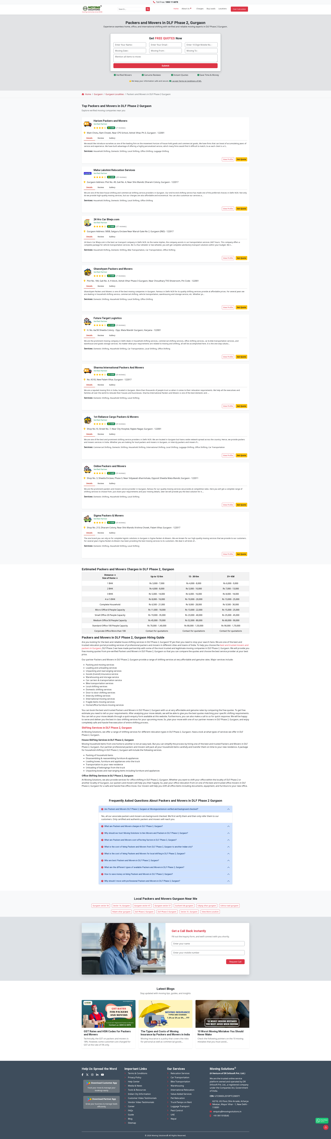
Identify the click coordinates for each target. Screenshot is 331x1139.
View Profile (228, 159)
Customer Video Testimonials (142, 1098)
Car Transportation (180, 1077)
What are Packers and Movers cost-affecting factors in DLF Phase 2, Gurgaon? (140, 840)
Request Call (235, 961)
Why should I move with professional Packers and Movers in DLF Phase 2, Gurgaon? (142, 881)
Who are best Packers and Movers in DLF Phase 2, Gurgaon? (131, 860)
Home (176, 8)
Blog (130, 1118)
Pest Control (177, 1110)
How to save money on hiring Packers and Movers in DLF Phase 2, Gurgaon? (138, 874)
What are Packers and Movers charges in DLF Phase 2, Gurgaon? (133, 826)
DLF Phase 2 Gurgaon (144, 911)
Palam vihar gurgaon (121, 911)
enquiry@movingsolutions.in (227, 1111)
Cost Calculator (239, 9)
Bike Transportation (180, 1081)
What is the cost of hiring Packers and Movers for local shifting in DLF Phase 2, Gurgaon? (144, 853)
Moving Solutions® (160, 1135)
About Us (186, 8)
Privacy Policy (134, 1077)
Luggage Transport (180, 1106)
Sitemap (132, 1122)
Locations (223, 8)
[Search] (148, 9)
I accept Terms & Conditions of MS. (186, 81)
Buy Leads (211, 8)
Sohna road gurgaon (229, 905)
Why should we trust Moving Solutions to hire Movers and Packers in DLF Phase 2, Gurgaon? (146, 833)
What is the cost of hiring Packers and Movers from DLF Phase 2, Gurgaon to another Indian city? (148, 847)
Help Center (134, 1081)
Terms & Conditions (137, 1073)
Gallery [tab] (112, 138)
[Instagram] (92, 1074)
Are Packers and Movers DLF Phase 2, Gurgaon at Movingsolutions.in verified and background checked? (151, 809)
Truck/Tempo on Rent (181, 1102)
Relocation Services (180, 1073)
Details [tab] (89, 138)
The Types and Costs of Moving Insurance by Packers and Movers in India (165, 1033)
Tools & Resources (137, 1089)
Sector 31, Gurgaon (189, 911)
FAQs (130, 1110)
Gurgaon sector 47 (142, 905)
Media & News (135, 1085)
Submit (165, 65)
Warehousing (177, 1085)
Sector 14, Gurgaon (121, 905)
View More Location (210, 911)
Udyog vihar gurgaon (207, 905)
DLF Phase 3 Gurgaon (167, 911)
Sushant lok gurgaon (184, 905)
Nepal (173, 1118)
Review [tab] (101, 138)
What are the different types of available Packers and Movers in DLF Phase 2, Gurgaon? (144, 867)
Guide (131, 1114)
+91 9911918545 (221, 1115)
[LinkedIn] (97, 1074)
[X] (87, 1074)
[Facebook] (82, 1074)
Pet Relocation (178, 1098)
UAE (173, 1114)
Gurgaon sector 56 (101, 905)
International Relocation (182, 1089)
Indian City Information (139, 1094)
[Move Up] (325, 1127)
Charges (200, 8)
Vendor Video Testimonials (141, 1102)
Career (131, 1106)
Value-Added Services (181, 1094)
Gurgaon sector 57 (163, 905)
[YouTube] (102, 1074)
